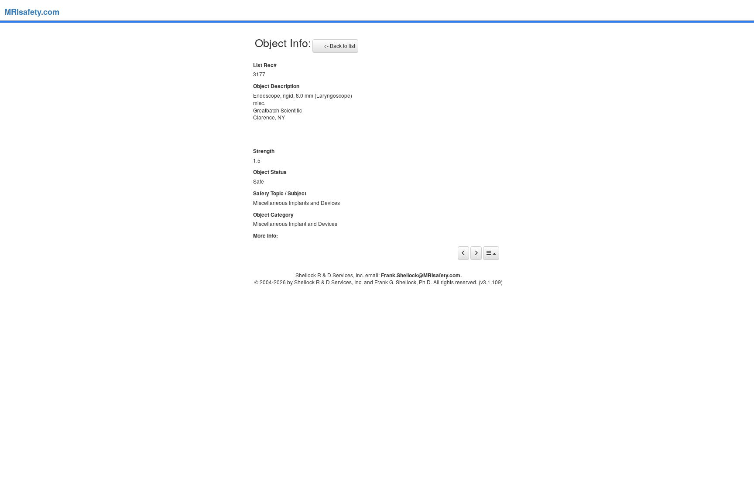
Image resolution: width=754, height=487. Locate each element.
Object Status (270, 172)
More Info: (265, 235)
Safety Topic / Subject (279, 193)
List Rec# (265, 65)
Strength (263, 151)
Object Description (276, 86)
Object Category (273, 214)
